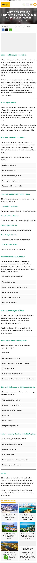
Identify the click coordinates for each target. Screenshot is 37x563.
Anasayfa (13, 21)
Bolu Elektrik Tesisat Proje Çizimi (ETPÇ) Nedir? (9, 536)
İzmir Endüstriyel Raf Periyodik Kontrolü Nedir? (9, 517)
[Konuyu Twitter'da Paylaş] (6, 29)
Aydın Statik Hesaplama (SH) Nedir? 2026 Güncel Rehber (27, 517)
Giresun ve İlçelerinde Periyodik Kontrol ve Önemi (27, 536)
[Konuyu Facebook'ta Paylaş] (3, 29)
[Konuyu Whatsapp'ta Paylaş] (10, 29)
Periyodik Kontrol (22, 21)
